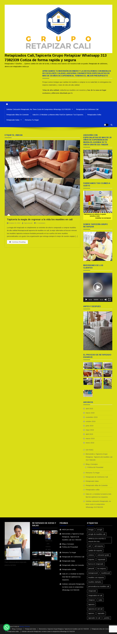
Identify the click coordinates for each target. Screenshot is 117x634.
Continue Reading (18, 242)
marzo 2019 (90, 438)
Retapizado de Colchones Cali (87, 109)
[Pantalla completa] (109, 299)
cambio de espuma (95, 550)
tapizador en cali (94, 618)
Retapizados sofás (94, 115)
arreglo (99, 530)
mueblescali (105, 573)
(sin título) (89, 450)
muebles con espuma (96, 577)
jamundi (91, 568)
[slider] (96, 299)
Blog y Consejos (92, 464)
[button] (97, 287)
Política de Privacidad (95, 467)
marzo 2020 (90, 413)
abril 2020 (89, 409)
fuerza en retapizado (95, 564)
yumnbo (107, 618)
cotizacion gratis (103, 555)
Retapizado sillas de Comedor (18, 115)
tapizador (101, 613)
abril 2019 (89, 434)
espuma (91, 559)
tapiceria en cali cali (95, 609)
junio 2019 (89, 426)
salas (100, 600)
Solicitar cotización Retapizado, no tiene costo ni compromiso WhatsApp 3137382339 (39, 109)
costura (91, 555)
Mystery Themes (24, 626)
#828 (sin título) (68, 529)
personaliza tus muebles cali (98, 586)
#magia (91, 530)
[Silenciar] (106, 299)
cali (89, 546)
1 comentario (40, 223)
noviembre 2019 (91, 417)
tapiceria (91, 604)
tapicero (91, 613)
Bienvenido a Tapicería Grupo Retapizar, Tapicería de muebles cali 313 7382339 (99, 457)
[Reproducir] (86, 299)
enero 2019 (90, 443)
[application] (97, 287)
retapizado (92, 591)
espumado (101, 559)
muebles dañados (94, 582)
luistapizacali (93, 573)
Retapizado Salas (13, 120)
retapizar (91, 600)
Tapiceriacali (28, 223)
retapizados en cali (95, 595)
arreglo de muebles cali (96, 534)
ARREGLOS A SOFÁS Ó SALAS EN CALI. (97, 540)
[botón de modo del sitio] (106, 125)
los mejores (101, 568)
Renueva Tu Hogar (32, 120)
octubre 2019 (90, 421)
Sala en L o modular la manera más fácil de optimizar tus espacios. (58, 115)
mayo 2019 (90, 430)
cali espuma (98, 546)
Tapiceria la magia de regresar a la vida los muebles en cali (40, 219)
